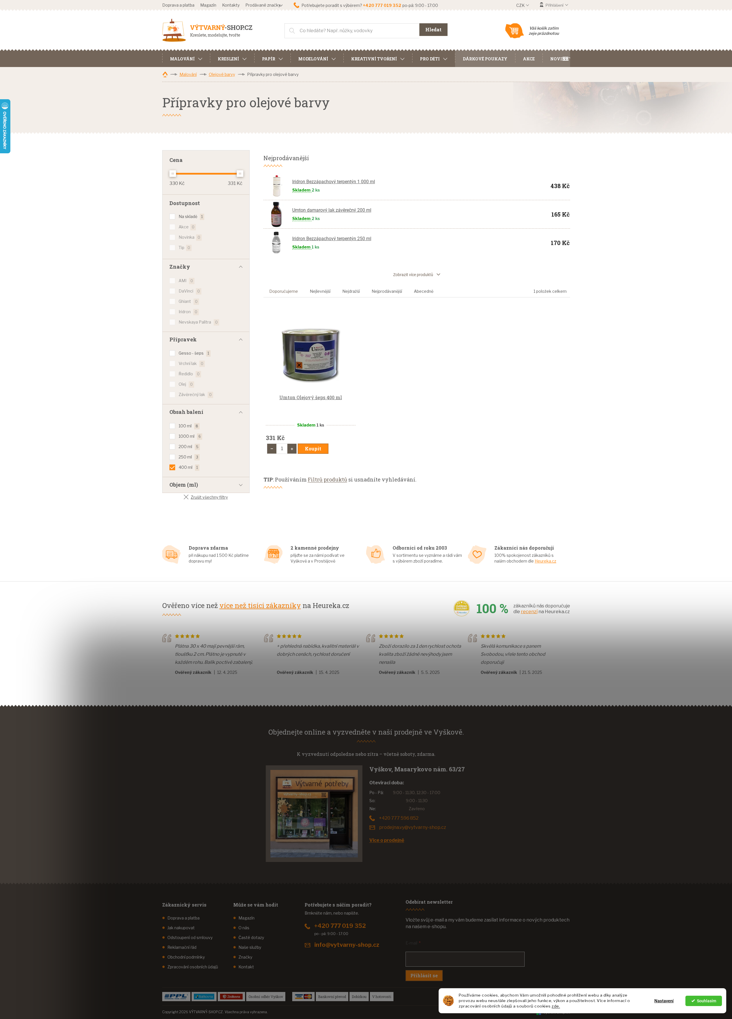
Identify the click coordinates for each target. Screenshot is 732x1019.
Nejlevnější (320, 291)
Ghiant (188, 301)
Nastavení (664, 1000)
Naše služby (249, 947)
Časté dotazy (251, 937)
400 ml (188, 467)
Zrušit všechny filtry (209, 497)
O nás (243, 927)
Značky (245, 957)
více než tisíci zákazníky (260, 605)
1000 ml (190, 436)
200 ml (188, 446)
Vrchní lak (191, 363)
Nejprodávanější (387, 291)
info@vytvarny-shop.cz (346, 944)
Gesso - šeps (194, 353)
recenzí (529, 611)
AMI (186, 280)
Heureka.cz (545, 561)
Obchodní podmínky (186, 957)
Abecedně (423, 291)
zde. (556, 1006)
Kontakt (246, 966)
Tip (184, 247)
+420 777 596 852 (398, 818)
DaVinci (189, 290)
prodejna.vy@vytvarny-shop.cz (412, 827)
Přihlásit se (424, 975)
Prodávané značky (262, 5)
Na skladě (191, 216)
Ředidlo (189, 373)
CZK (520, 5)
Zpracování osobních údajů (192, 966)
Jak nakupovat (181, 927)
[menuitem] (186, 58)
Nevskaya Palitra (198, 322)
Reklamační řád (181, 947)
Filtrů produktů (327, 479)
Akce (186, 226)
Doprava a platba (178, 5)
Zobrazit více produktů (413, 274)
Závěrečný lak (195, 394)
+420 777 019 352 (340, 925)
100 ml (188, 425)
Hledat (433, 29)
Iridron (188, 311)
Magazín (208, 5)
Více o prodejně (386, 840)
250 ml (188, 456)
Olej (186, 384)
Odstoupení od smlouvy (190, 937)
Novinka (189, 237)
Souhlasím (706, 1001)
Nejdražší (351, 291)
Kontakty (231, 5)
